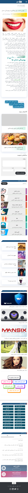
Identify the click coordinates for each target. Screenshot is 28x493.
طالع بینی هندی (19, 420)
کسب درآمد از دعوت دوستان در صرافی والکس (18, 306)
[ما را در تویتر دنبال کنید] (15, 489)
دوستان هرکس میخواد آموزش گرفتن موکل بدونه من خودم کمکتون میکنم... (13, 460)
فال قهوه (7, 409)
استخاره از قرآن (7, 411)
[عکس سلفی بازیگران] (9, 387)
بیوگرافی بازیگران (20, 386)
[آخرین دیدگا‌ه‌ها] (7, 435)
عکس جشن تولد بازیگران (14, 390)
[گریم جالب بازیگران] (6, 383)
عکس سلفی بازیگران (9, 386)
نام (13, 168)
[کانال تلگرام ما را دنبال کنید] (18, 489)
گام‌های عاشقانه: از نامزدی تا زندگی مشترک (19, 354)
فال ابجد (19, 411)
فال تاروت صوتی (7, 428)
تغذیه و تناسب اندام (20, 5)
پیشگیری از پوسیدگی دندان (16, 104)
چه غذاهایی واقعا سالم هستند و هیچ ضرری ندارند (13, 148)
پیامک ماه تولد (7, 422)
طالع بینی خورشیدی (7, 420)
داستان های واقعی (7, 425)
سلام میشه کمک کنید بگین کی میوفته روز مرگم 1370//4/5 (14, 445)
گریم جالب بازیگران (6, 382)
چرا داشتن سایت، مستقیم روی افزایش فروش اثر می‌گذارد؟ (15, 338)
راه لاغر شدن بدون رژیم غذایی (15, 128)
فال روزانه (7, 414)
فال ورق (7, 406)
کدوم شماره (20, 440)
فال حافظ (19, 414)
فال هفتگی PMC (19, 406)
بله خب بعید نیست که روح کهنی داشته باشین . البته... (12, 450)
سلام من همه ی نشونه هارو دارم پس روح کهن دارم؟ (12, 455)
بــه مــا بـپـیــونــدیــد (16, 469)
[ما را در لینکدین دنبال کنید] (13, 489)
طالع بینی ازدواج (19, 422)
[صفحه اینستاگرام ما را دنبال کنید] (10, 489)
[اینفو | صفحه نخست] (18, 2)
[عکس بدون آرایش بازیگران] (20, 383)
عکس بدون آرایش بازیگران (20, 382)
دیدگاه (24, 159)
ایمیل (24, 168)
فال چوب (19, 409)
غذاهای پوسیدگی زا (18, 106)
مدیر (21, 14)
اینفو (13, 486)
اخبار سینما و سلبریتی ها (14, 377)
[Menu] (26, 1)
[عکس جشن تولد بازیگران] (14, 392)
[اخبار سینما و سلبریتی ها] (14, 379)
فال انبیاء (19, 417)
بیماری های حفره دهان (11, 101)
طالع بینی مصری (7, 417)
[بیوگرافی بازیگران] (20, 387)
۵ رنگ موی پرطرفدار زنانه (22, 370)
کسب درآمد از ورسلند (23, 322)
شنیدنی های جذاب (18, 428)
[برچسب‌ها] (20, 435)
